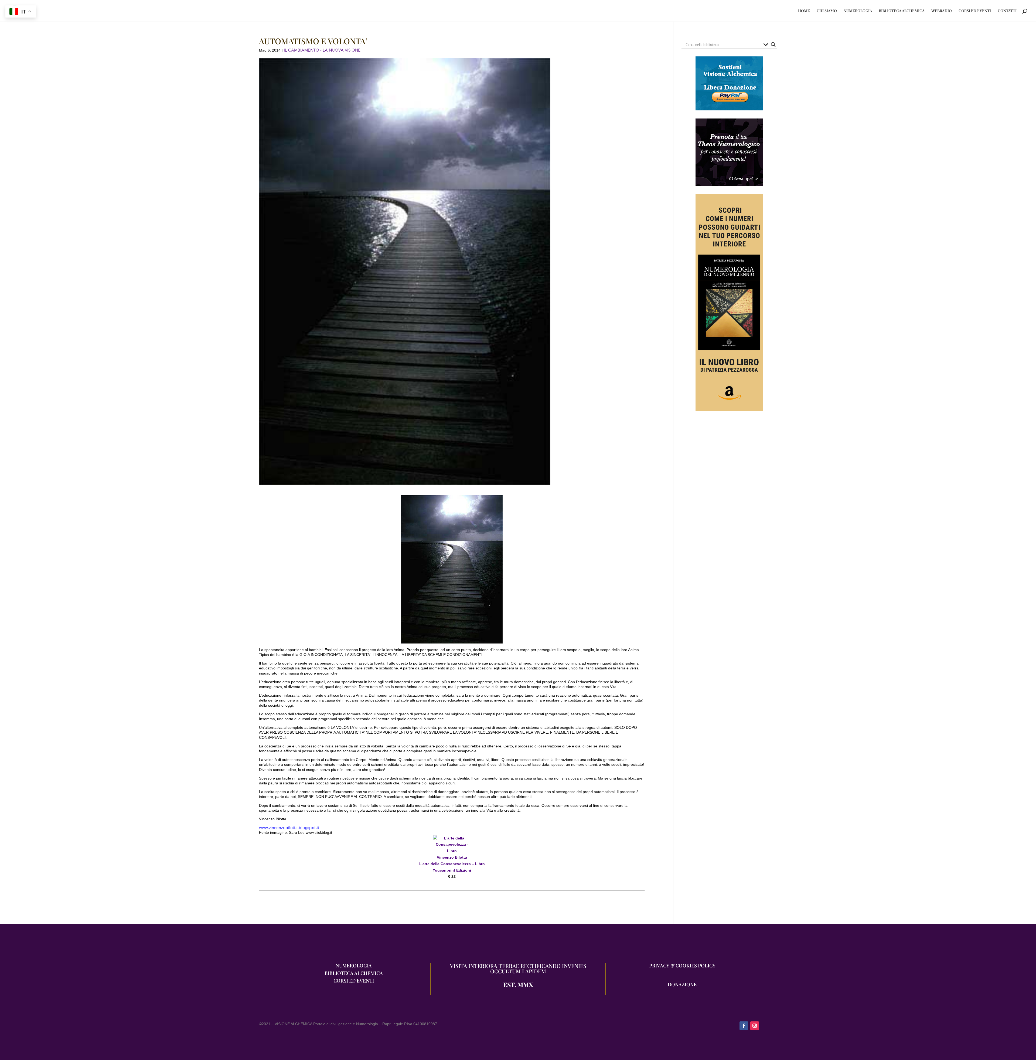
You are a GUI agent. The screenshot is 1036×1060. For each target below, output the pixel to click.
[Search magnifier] (773, 44)
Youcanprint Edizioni (452, 870)
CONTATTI (1007, 11)
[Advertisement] (729, 475)
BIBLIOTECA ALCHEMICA (902, 11)
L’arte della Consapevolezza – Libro (452, 864)
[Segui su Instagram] (754, 1025)
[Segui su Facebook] (743, 1025)
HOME (804, 11)
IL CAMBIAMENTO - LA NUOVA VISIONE (322, 50)
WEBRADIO (941, 11)
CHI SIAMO (827, 11)
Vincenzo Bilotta (452, 857)
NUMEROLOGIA (858, 11)
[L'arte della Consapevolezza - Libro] (452, 851)
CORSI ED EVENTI (975, 11)
